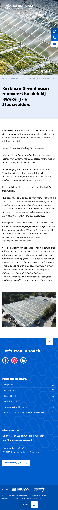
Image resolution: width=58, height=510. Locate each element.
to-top (49, 341)
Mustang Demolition (46, 71)
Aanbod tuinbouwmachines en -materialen (24, 412)
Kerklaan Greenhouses (19, 6)
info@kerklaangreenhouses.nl (17, 440)
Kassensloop (10, 395)
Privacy (15, 498)
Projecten (8, 384)
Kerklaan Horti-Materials (28, 71)
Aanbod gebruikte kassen (16, 407)
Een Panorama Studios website (31, 498)
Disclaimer (5, 498)
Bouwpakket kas (11, 401)
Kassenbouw (10, 390)
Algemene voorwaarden (39, 495)
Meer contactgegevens (14, 462)
